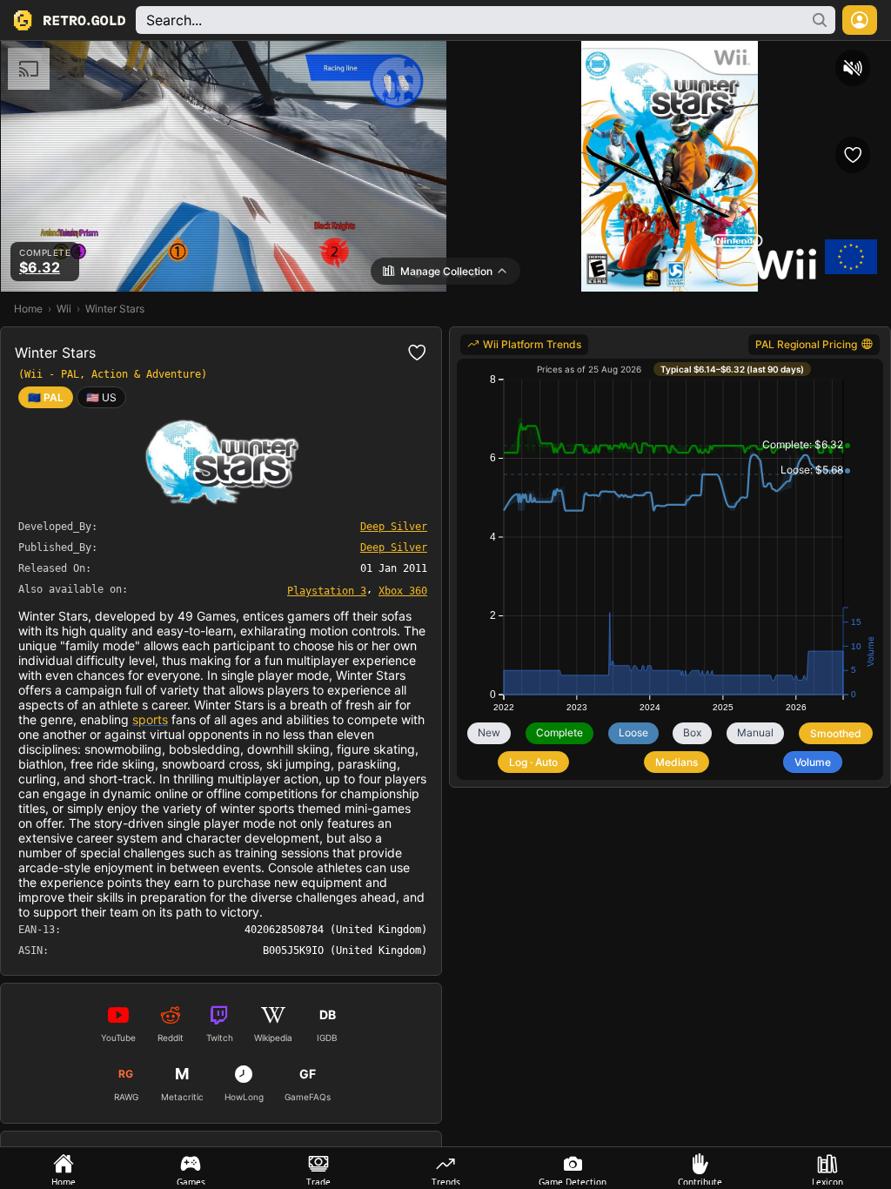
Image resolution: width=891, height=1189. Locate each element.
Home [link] (28, 308)
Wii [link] (64, 308)
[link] (101, 397)
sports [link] (150, 719)
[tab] (63, 1168)
